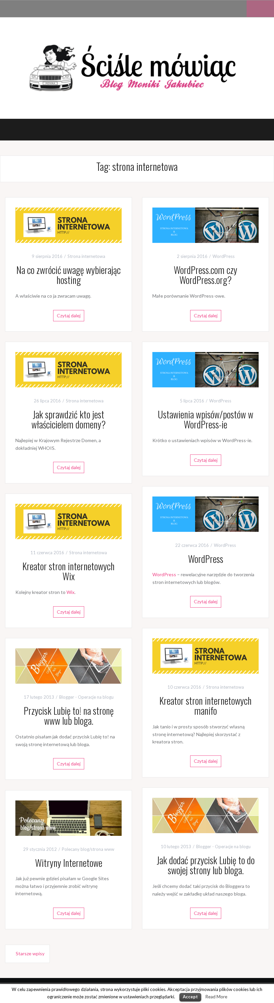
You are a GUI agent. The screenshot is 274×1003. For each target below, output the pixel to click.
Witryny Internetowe (68, 863)
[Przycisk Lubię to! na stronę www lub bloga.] (68, 665)
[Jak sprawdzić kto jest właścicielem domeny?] (68, 369)
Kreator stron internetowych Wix (68, 571)
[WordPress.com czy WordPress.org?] (205, 224)
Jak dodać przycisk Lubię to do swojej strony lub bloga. (206, 865)
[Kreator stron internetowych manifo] (205, 655)
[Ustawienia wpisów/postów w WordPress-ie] (205, 369)
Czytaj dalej (69, 315)
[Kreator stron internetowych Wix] (68, 521)
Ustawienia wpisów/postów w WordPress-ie (205, 419)
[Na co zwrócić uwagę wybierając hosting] (68, 224)
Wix (70, 592)
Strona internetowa (86, 256)
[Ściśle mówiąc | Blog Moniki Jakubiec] (137, 67)
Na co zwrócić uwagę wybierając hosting (68, 275)
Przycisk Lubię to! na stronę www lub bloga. (69, 716)
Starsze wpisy (30, 953)
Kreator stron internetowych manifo (205, 706)
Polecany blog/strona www (88, 849)
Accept (190, 996)
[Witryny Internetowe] (68, 817)
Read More (216, 996)
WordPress (224, 256)
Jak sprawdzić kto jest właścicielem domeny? (68, 419)
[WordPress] (205, 513)
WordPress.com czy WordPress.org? (205, 275)
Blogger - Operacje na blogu (86, 697)
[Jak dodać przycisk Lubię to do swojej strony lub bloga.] (205, 814)
